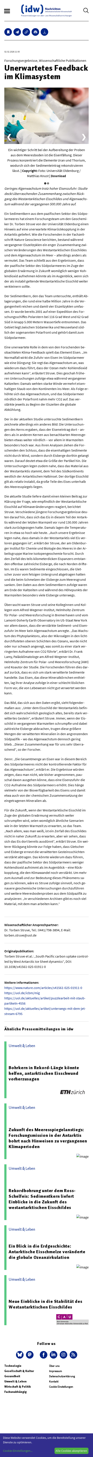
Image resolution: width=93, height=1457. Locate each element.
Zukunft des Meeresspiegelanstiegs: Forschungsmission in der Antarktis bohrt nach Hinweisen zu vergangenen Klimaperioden (48, 1138)
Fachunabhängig (15, 1392)
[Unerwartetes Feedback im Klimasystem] (17, 32)
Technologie (12, 1366)
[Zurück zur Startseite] (46, 10)
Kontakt (53, 1381)
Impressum (55, 1371)
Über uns (54, 1366)
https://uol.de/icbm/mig (22, 993)
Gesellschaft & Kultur (19, 1371)
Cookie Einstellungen (61, 1386)
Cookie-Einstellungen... (17, 1451)
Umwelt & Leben (15, 1381)
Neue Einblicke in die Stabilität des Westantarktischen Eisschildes (45, 1304)
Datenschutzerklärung (62, 1376)
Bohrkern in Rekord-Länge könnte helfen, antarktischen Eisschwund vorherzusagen (44, 1073)
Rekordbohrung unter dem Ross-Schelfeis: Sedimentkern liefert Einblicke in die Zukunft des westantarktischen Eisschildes (42, 1199)
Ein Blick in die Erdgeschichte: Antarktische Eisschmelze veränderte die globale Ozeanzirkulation (47, 1252)
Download (58, 176)
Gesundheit (12, 1376)
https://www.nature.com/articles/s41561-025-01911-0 (43, 987)
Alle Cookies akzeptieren (71, 1451)
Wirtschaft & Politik (17, 1387)
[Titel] (8, 32)
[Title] (26, 32)
